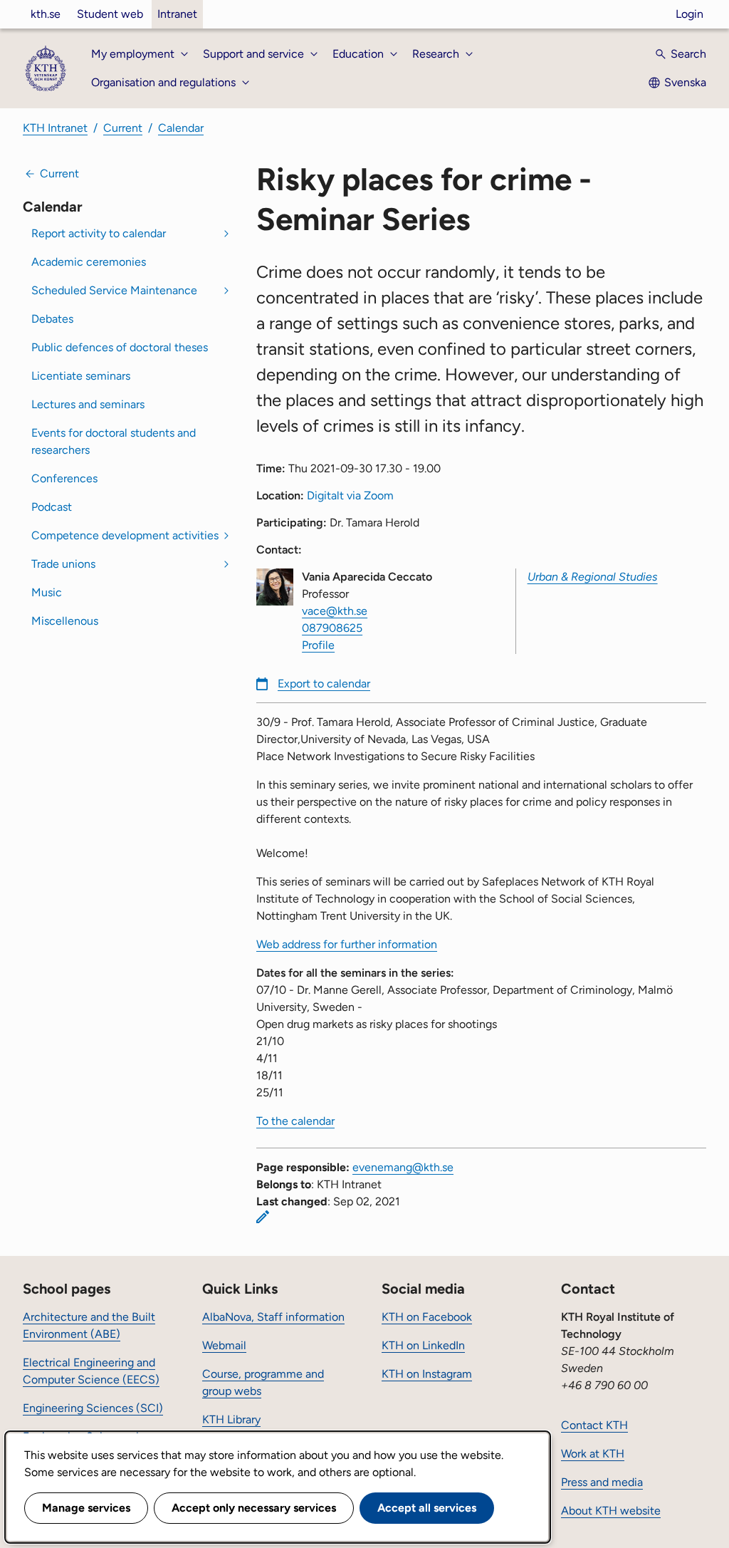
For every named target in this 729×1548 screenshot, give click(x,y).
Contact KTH (594, 1425)
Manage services (86, 1508)
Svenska (685, 82)
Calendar (181, 128)
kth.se (46, 14)
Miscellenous (64, 621)
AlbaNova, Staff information (273, 1317)
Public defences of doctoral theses (119, 347)
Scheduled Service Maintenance (114, 290)
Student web (110, 14)
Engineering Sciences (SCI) (93, 1408)
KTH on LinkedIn (423, 1345)
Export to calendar (324, 683)
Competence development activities (125, 535)
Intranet (177, 14)
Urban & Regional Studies (593, 576)
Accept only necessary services (254, 1508)
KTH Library (231, 1419)
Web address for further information (346, 944)
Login (689, 14)
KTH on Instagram (427, 1374)
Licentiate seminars (80, 376)
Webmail (224, 1345)
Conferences (64, 478)
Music (46, 592)
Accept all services (426, 1508)
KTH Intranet (55, 128)
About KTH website (611, 1510)
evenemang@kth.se (402, 1167)
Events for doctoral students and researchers (113, 441)
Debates (52, 319)
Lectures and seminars (88, 404)
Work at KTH (592, 1453)
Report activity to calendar (98, 233)
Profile (318, 645)
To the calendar (295, 1121)
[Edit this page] (262, 1216)
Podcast (51, 507)
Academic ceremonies (88, 262)
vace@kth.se (334, 611)
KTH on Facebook (427, 1317)
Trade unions (63, 564)
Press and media (602, 1482)
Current (122, 128)
